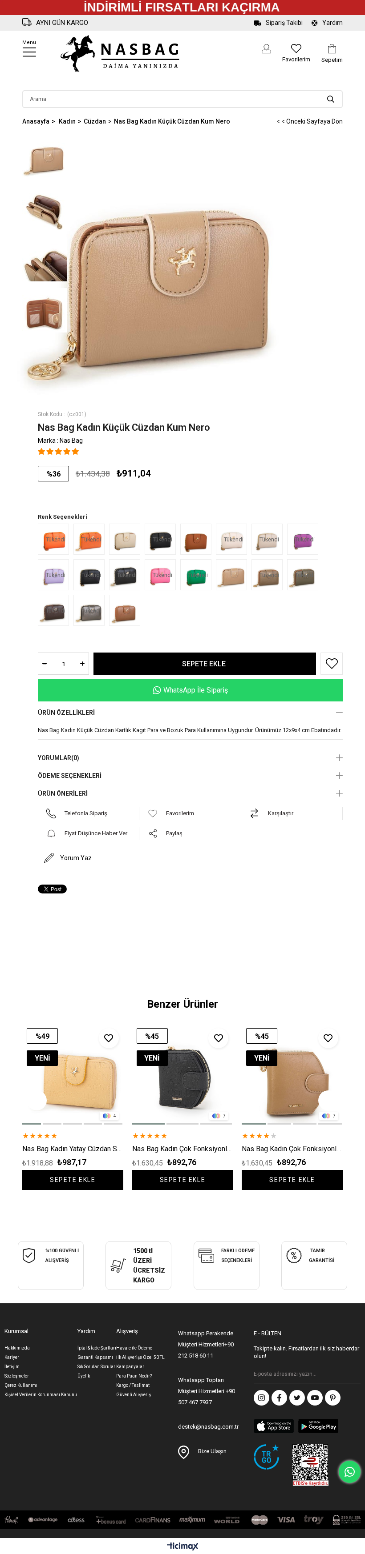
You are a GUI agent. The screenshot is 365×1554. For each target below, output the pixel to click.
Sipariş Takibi (284, 22)
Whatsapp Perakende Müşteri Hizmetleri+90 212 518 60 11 (206, 1344)
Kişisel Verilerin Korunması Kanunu (40, 1394)
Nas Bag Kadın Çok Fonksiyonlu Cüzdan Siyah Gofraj (182, 1149)
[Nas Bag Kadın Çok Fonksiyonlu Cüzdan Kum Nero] (292, 1074)
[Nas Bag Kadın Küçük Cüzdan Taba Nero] (127, 610)
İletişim (12, 1366)
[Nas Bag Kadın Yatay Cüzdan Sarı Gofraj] (72, 1074)
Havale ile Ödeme (134, 1348)
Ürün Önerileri (63, 793)
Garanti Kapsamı (95, 1357)
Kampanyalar (130, 1366)
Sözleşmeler (16, 1376)
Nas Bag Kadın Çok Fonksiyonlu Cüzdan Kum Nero (292, 1149)
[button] (32, 1124)
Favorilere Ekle (109, 1038)
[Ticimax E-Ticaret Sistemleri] (183, 1547)
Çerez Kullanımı (20, 1385)
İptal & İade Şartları (96, 1348)
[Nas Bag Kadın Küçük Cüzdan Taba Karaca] (198, 539)
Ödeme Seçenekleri (69, 775)
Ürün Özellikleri (66, 712)
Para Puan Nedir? (134, 1376)
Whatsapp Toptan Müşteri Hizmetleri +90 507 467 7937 (206, 1391)
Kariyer (11, 1357)
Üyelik (83, 1376)
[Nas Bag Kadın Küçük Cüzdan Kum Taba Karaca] (127, 539)
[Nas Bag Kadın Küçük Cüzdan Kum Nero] (233, 574)
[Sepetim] (332, 48)
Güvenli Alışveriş (133, 1394)
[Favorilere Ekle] (329, 664)
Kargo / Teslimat (133, 1385)
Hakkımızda (17, 1348)
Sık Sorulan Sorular (96, 1366)
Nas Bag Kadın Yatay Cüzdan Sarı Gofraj (72, 1149)
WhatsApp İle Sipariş (195, 690)
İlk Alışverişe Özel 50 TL (140, 1357)
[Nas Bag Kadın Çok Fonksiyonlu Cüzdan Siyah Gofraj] (182, 1074)
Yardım (332, 22)
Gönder (354, 1374)
